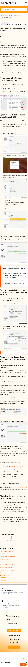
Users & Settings (17, 15)
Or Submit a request (14, 647)
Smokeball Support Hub (6, 15)
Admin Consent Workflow (20, 487)
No (9, 537)
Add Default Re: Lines (5, 562)
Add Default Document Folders (7, 564)
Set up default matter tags (6, 567)
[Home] (9, 3)
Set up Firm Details (4, 554)
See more (3, 579)
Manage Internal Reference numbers (8, 570)
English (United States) (5, 662)
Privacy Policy (20, 658)
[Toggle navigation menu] (26, 3)
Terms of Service (12, 658)
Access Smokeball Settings (6, 551)
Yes (4, 537)
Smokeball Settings (6, 17)
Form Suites (3, 572)
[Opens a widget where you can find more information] (23, 664)
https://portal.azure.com (17, 466)
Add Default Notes (4, 575)
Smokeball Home (4, 658)
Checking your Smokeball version (7, 556)
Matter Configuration (5, 559)
